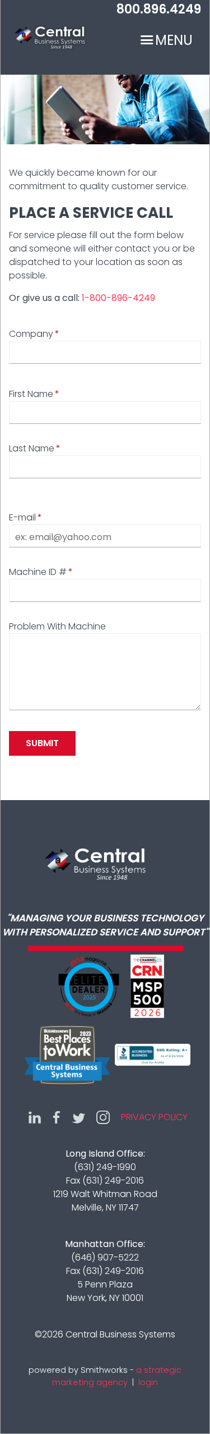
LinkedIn (34, 1117)
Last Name (31, 448)
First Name (31, 393)
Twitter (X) (78, 1117)
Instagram (103, 1117)
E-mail (22, 517)
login (148, 1382)
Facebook (56, 1117)
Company (31, 333)
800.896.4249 (158, 9)
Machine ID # (38, 571)
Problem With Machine (57, 626)
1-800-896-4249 (118, 297)
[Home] (48, 40)
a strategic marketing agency (116, 1376)
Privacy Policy (154, 1117)
